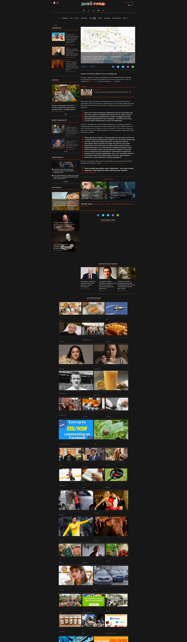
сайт (112, 81)
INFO (124, 18)
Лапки (91, 18)
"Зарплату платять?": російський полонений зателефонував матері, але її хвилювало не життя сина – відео (126, 285)
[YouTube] (98, 10)
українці (96, 210)
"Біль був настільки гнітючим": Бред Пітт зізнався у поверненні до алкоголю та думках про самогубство (72, 130)
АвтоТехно (117, 18)
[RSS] (103, 10)
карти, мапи (88, 210)
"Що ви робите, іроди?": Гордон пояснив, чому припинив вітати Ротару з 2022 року (63, 246)
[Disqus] (108, 243)
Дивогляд (93, 81)
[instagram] (83, 10)
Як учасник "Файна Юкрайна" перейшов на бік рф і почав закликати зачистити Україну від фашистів (108, 285)
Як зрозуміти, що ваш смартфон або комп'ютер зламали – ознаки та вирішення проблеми (121, 193)
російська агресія (110, 210)
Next (127, 18)
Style (77, 18)
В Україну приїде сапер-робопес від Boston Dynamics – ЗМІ (112, 92)
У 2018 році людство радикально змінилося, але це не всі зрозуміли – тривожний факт (64, 171)
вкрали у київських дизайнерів (112, 163)
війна (101, 210)
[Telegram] (93, 10)
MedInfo (84, 18)
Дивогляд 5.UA (90, 172)
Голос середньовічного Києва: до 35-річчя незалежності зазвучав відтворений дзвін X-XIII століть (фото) (66, 177)
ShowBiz (107, 18)
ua (126, 2)
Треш (100, 18)
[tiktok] (88, 10)
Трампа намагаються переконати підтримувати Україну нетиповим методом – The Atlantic (72, 144)
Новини (65, 18)
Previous (59, 18)
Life (71, 18)
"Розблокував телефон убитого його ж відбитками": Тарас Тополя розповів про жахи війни (93, 193)
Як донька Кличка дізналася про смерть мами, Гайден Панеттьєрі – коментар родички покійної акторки (65, 203)
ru (129, 2)
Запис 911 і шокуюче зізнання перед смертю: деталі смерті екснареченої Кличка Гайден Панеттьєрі (72, 52)
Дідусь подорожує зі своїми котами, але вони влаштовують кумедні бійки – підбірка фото (64, 107)
